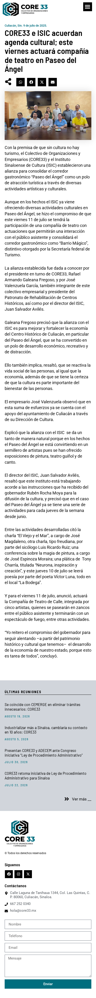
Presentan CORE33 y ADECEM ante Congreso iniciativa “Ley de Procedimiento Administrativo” (44, 753)
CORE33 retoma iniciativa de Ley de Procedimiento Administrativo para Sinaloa (45, 775)
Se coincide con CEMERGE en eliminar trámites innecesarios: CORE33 (42, 707)
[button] (87, 6)
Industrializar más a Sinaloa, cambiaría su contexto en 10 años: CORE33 (46, 730)
